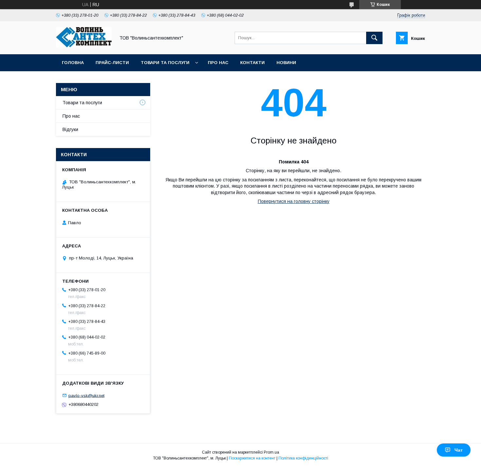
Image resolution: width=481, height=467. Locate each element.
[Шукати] (374, 38)
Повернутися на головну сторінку (294, 201)
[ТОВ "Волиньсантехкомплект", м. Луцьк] (84, 45)
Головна (73, 62)
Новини (286, 62)
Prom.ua (271, 452)
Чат (458, 450)
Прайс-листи (112, 62)
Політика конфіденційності (303, 458)
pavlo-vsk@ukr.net (86, 395)
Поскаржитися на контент (252, 458)
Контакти (252, 62)
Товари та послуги (165, 62)
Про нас (218, 62)
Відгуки (70, 129)
